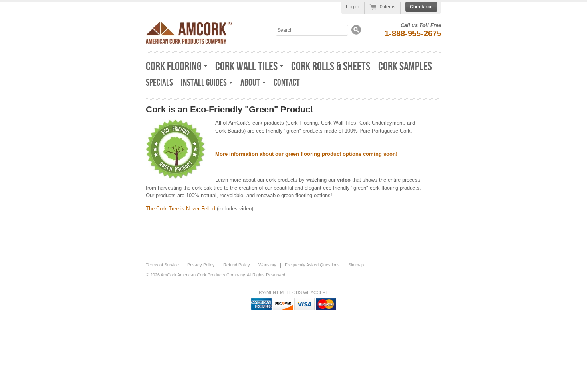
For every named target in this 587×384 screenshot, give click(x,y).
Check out (421, 7)
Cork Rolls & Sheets (330, 66)
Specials (159, 82)
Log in (352, 7)
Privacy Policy (201, 265)
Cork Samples (405, 66)
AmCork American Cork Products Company (203, 274)
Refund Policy (236, 265)
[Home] (189, 41)
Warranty (267, 265)
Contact (287, 82)
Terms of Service (162, 265)
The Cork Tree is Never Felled (180, 209)
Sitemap (356, 265)
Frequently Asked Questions (312, 265)
